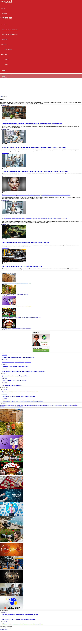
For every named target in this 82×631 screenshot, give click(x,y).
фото (77, 405)
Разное (6, 64)
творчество (67, 405)
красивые (46, 405)
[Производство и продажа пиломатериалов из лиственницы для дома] (9, 282)
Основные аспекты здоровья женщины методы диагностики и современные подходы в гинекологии (35, 171)
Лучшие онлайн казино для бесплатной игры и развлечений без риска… (17, 328)
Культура (5, 39)
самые (61, 405)
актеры (8, 405)
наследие (56, 405)
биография (14, 405)
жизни (24, 405)
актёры (11, 405)
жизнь (29, 405)
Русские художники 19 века (10, 29)
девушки (21, 405)
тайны (63, 405)
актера (1, 405)
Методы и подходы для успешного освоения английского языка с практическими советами (32, 123)
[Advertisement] (41, 87)
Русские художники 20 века (10, 34)
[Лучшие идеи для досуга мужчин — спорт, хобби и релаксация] (9, 293)
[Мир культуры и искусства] (6, 2)
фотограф (2, 406)
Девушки (7, 59)
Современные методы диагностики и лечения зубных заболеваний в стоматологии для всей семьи (34, 218)
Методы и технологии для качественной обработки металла (22, 266)
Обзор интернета (8, 49)
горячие (18, 405)
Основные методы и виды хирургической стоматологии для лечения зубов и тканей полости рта (34, 147)
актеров (5, 405)
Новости (4, 44)
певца (59, 405)
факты (71, 405)
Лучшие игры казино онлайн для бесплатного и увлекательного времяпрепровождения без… (21, 317)
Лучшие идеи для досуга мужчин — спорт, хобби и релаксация (15, 294)
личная (49, 405)
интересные (33, 405)
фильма (73, 405)
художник (14, 406)
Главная (1, 96)
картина (37, 405)
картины (41, 405)
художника (20, 406)
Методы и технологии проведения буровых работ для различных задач (25, 242)
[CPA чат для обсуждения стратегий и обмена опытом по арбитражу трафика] (9, 304)
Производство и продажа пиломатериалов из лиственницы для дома (16, 283)
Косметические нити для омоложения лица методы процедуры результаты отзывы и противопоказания (36, 195)
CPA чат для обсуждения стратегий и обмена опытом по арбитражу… (16, 305)
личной (53, 405)
